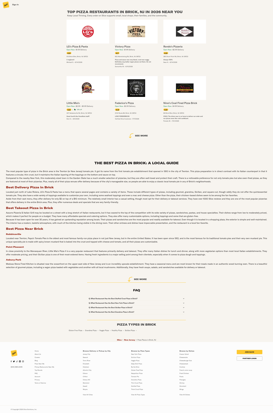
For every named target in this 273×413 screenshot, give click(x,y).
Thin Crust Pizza (136, 383)
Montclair (86, 383)
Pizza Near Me (39, 364)
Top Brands (38, 370)
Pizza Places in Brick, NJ (146, 340)
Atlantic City (87, 370)
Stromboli (182, 386)
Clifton (85, 377)
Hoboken (86, 367)
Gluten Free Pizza (137, 370)
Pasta (181, 377)
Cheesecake (183, 357)
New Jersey (129, 340)
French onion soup (185, 370)
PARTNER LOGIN (249, 358)
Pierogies (182, 380)
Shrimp (181, 383)
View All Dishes (184, 395)
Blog (36, 361)
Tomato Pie (135, 377)
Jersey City (86, 354)
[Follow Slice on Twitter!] (14, 362)
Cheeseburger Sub (185, 361)
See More (141, 135)
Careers (37, 357)
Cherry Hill (86, 380)
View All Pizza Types (138, 395)
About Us (38, 354)
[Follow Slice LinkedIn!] (20, 362)
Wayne (85, 389)
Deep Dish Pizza (136, 364)
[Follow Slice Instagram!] (23, 362)
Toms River (86, 361)
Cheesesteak (183, 364)
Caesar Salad (184, 354)
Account (37, 377)
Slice (119, 340)
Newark (85, 357)
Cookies (182, 367)
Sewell (85, 386)
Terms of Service (40, 383)
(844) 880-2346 (16, 367)
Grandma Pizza (136, 380)
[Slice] (6, 5)
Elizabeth (86, 364)
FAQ (36, 373)
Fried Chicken (184, 373)
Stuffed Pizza (135, 386)
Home (37, 351)
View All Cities (88, 395)
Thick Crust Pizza (137, 389)
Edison (85, 373)
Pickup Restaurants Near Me (44, 367)
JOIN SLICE (249, 352)
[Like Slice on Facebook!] (11, 362)
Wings (181, 389)
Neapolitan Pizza (137, 373)
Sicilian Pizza (135, 357)
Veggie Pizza (135, 361)
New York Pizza (136, 354)
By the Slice (135, 367)
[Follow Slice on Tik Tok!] (17, 362)
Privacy (37, 380)
